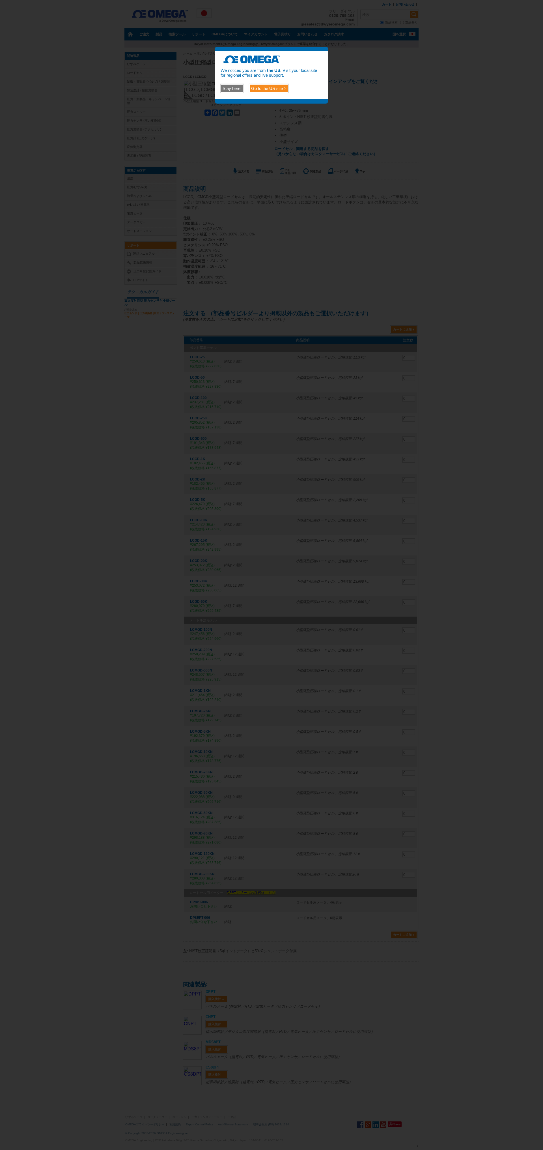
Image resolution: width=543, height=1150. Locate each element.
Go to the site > (268, 88)
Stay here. (232, 88)
